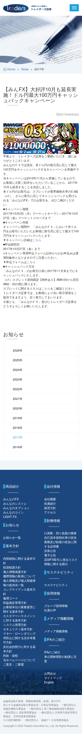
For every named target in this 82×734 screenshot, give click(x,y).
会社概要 (50, 499)
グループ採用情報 (56, 606)
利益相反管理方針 (15, 602)
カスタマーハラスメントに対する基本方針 (19, 618)
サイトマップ (53, 678)
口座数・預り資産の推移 (60, 533)
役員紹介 (50, 503)
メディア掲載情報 (56, 631)
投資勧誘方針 (12, 567)
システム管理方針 (15, 624)
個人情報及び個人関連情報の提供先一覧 (19, 582)
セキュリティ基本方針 (18, 629)
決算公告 (50, 551)
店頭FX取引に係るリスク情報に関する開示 (60, 561)
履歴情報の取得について (19, 576)
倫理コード (10, 598)
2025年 (17, 360)
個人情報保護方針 (15, 572)
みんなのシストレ (15, 503)
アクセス (50, 512)
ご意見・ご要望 (13, 664)
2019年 (17, 418)
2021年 (17, 399)
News (25, 69)
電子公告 (50, 555)
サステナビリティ (56, 585)
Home (11, 69)
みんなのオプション (16, 508)
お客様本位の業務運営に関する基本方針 (19, 609)
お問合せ (50, 673)
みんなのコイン (13, 512)
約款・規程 (10, 655)
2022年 (17, 389)
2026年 (17, 350)
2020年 (17, 408)
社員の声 (50, 610)
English (49, 682)
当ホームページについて (19, 660)
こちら (37, 240)
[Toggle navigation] (74, 7)
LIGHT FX (10, 517)
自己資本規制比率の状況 (60, 537)
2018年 (17, 427)
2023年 (17, 379)
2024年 (17, 370)
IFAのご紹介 (52, 652)
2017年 (17, 437)
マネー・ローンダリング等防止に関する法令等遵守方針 (19, 637)
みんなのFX (11, 499)
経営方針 (50, 508)
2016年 (17, 447)
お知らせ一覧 (12, 537)
